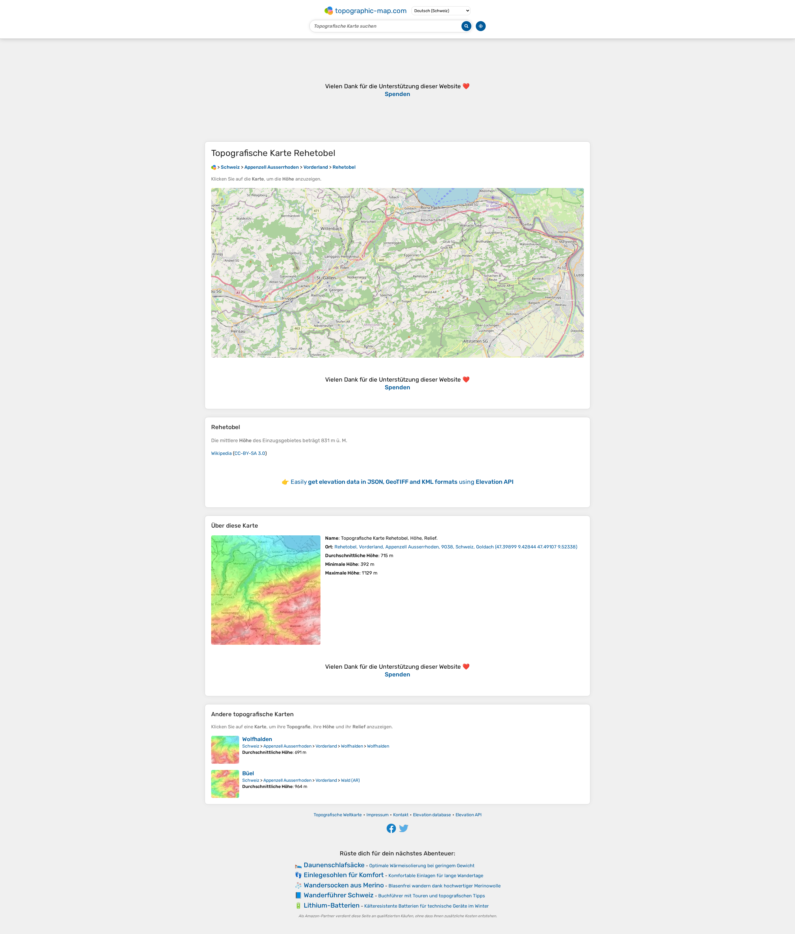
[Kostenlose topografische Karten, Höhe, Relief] (213, 167)
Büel (248, 773)
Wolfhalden (257, 739)
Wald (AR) (350, 780)
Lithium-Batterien (332, 905)
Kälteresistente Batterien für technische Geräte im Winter (426, 906)
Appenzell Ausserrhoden (287, 746)
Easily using (402, 481)
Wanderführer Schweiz (339, 895)
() (455, 547)
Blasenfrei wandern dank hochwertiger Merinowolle (444, 886)
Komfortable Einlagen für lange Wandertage (435, 875)
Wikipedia (221, 453)
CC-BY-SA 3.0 (249, 453)
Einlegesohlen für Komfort (344, 875)
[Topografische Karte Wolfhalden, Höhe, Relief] (225, 750)
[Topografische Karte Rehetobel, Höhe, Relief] (265, 590)
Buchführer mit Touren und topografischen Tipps (431, 896)
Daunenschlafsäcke (334, 865)
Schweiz (250, 746)
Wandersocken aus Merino (344, 885)
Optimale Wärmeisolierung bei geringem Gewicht (422, 865)
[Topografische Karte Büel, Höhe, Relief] (225, 784)
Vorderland (326, 746)
